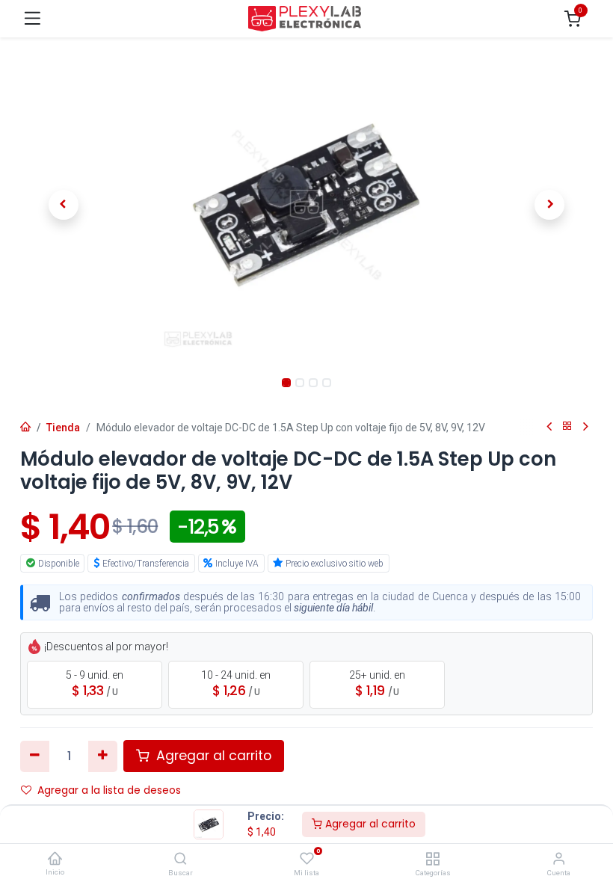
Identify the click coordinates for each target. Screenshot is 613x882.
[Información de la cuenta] (559, 860)
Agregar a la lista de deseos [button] (109, 790)
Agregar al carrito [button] (212, 756)
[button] (63, 205)
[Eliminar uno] (34, 756)
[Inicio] (54, 859)
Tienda (63, 428)
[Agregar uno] (102, 756)
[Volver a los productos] (567, 426)
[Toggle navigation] (32, 18)
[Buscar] (180, 860)
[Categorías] (432, 860)
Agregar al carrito (369, 823)
